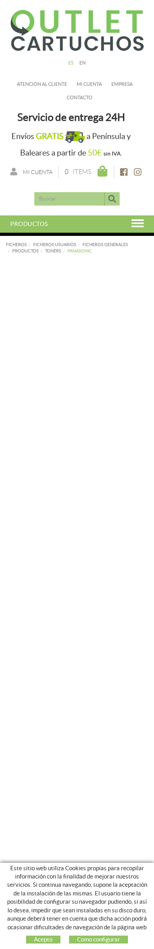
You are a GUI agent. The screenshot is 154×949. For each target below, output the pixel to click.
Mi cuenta (89, 84)
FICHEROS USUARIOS (54, 244)
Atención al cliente (42, 84)
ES (71, 62)
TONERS (53, 250)
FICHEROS (16, 244)
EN (82, 62)
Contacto (79, 97)
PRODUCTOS (25, 250)
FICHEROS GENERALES (105, 244)
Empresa (122, 84)
